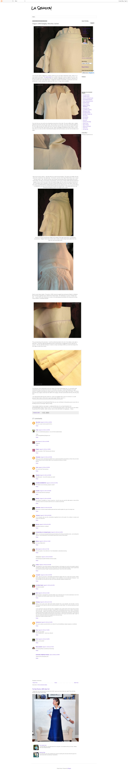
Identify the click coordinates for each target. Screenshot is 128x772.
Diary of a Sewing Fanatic (88, 98)
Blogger (69, 768)
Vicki (37, 639)
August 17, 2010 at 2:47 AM (48, 646)
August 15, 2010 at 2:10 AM (43, 593)
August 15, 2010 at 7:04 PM (43, 630)
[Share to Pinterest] (48, 412)
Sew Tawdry (85, 118)
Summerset (38, 622)
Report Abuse (85, 67)
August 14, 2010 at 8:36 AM (46, 556)
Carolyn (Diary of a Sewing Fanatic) (43, 532)
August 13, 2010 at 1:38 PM (46, 422)
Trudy (37, 429)
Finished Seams (86, 102)
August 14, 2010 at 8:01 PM (48, 585)
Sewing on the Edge (87, 121)
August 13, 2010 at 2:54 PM (44, 467)
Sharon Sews (85, 123)
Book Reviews (86, 33)
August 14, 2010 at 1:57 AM (43, 549)
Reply (37, 425)
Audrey (37, 564)
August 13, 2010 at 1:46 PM (44, 429)
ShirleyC (37, 498)
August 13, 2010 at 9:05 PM (45, 515)
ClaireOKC (38, 574)
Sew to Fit (85, 120)
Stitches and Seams (87, 126)
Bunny (91, 38)
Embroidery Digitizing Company (42, 654)
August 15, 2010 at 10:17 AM (46, 602)
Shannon (38, 475)
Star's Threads (86, 124)
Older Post (76, 682)
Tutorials (84, 30)
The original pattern (47, 77)
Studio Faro (85, 127)
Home (33, 16)
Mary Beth (38, 422)
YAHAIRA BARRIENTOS (41, 482)
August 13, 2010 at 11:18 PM (57, 532)
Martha (37, 541)
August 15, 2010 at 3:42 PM (46, 622)
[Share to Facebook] (47, 412)
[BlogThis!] (44, 412)
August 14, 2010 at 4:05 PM (46, 574)
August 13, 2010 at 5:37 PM (52, 482)
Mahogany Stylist (86, 111)
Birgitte (37, 449)
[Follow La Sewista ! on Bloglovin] (88, 73)
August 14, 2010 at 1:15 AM (44, 541)
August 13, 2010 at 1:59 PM (44, 449)
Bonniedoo (38, 457)
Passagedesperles (86, 112)
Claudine (38, 490)
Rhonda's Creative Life (87, 114)
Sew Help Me (85, 117)
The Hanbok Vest (42, 745)
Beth (37, 593)
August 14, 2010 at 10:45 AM (45, 564)
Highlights (85, 31)
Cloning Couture (86, 95)
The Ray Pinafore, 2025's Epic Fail (40, 689)
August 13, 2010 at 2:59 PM (45, 475)
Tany (37, 630)
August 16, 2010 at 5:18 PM (43, 639)
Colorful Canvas (86, 96)
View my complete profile (87, 58)
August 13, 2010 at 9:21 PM (45, 524)
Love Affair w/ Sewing (87, 109)
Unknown (38, 515)
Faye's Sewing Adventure (88, 101)
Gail (36, 549)
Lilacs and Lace (86, 108)
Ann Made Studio (39, 585)
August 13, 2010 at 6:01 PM (46, 507)
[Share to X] (45, 412)
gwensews (38, 507)
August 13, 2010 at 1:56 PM (43, 441)
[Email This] (43, 412)
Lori (36, 441)
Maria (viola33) (39, 646)
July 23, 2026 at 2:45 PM (54, 654)
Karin (37, 467)
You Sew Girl (85, 129)
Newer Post (35, 682)
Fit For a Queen (86, 104)
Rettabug (38, 602)
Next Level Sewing (86, 28)
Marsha (37, 524)
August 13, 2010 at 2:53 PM (46, 457)
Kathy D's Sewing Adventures (86, 106)
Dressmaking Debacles (87, 99)
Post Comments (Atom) (42, 684)
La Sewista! (41, 8)
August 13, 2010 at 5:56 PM (45, 490)
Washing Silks (42, 752)
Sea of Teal (85, 115)
